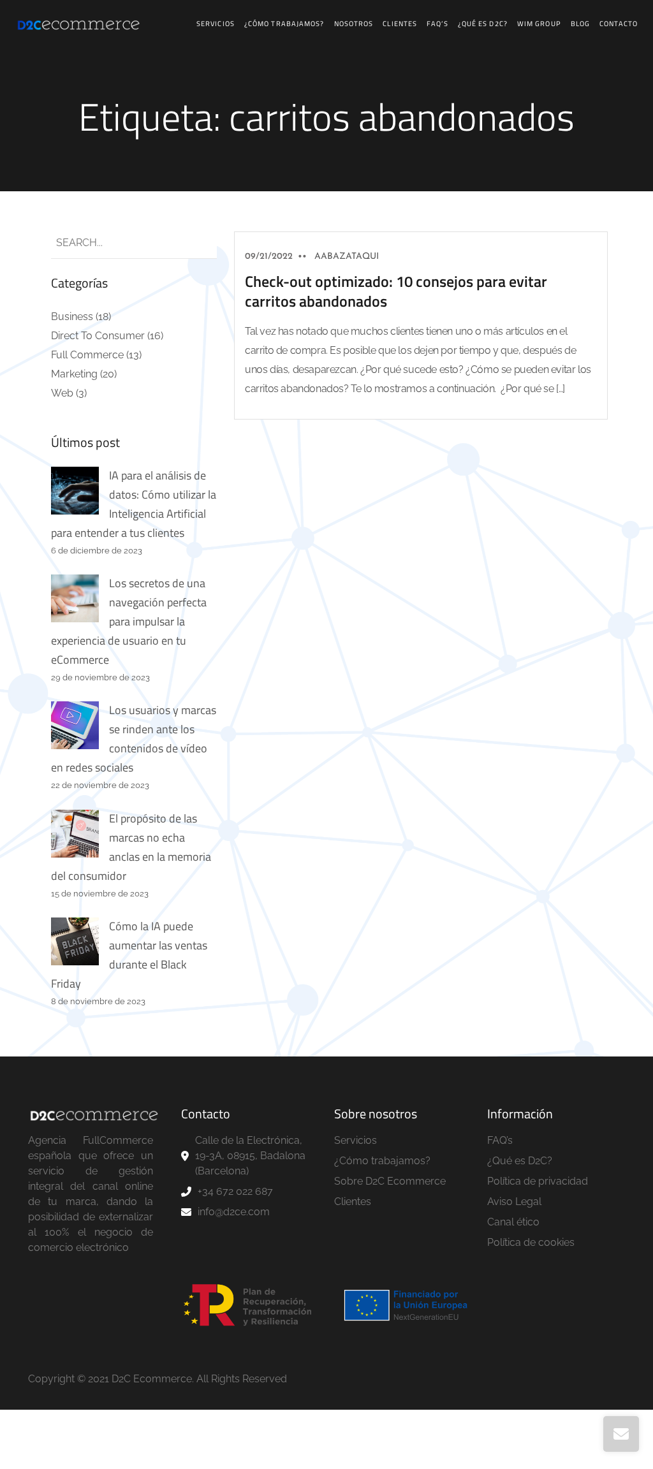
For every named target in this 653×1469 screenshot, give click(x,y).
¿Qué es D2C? (483, 23)
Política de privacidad (537, 1181)
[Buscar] (196, 243)
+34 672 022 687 (235, 1191)
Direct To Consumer (98, 336)
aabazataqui (346, 256)
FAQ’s (437, 23)
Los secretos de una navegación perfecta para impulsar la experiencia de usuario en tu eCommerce (129, 621)
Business (72, 317)
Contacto (618, 23)
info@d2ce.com (234, 1212)
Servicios (215, 23)
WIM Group (539, 23)
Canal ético (513, 1222)
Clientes (400, 23)
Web (62, 393)
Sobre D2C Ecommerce (390, 1181)
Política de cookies (531, 1242)
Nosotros (354, 23)
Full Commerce (87, 355)
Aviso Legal (514, 1201)
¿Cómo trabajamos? (284, 23)
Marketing (74, 374)
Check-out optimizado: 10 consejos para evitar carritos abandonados (396, 291)
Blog (580, 23)
